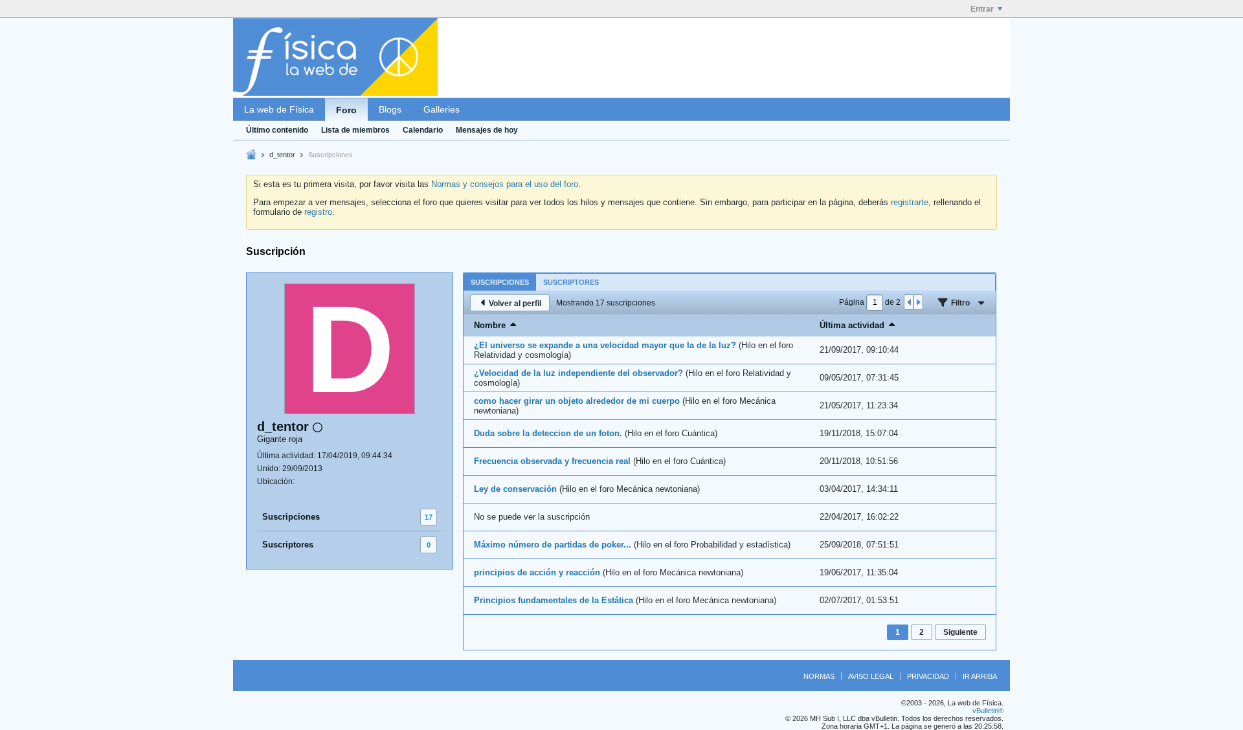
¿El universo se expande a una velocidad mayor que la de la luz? (605, 345)
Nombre (490, 325)
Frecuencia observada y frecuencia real (552, 461)
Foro (346, 110)
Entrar (982, 9)
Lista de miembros (355, 130)
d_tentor (282, 155)
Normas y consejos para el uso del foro (504, 184)
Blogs (390, 109)
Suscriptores (287, 544)
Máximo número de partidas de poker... (552, 544)
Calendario (423, 130)
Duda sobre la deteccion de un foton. (548, 433)
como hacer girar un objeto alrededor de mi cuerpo (577, 401)
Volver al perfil (515, 303)
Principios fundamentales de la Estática (553, 600)
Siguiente (960, 632)
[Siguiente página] (918, 302)
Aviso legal (870, 676)
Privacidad (928, 676)
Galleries (441, 109)
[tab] (500, 282)
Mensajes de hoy (487, 130)
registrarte (909, 202)
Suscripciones (291, 517)
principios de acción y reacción (537, 572)
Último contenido (277, 130)
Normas (818, 676)
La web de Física (279, 109)
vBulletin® (987, 710)
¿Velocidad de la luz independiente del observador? (578, 373)
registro (318, 212)
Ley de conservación (515, 489)
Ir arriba (980, 676)
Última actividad (852, 325)
